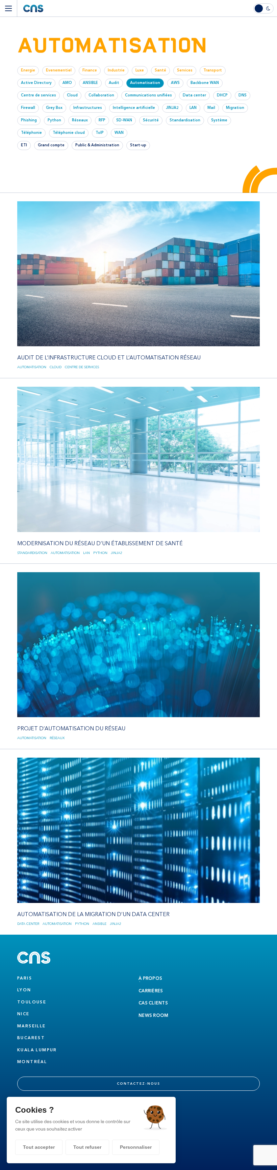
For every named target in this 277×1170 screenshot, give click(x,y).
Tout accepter (39, 1147)
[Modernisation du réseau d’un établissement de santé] (138, 471)
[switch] (265, 8)
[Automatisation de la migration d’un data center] (138, 842)
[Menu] (8, 8)
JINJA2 (116, 553)
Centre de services (82, 367)
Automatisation (31, 367)
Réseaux (57, 738)
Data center (28, 924)
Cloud (55, 367)
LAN (86, 553)
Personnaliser (136, 1147)
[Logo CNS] (33, 8)
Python (100, 553)
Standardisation (32, 553)
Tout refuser (87, 1147)
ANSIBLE (99, 924)
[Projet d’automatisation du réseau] (138, 656)
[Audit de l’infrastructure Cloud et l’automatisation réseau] (138, 286)
